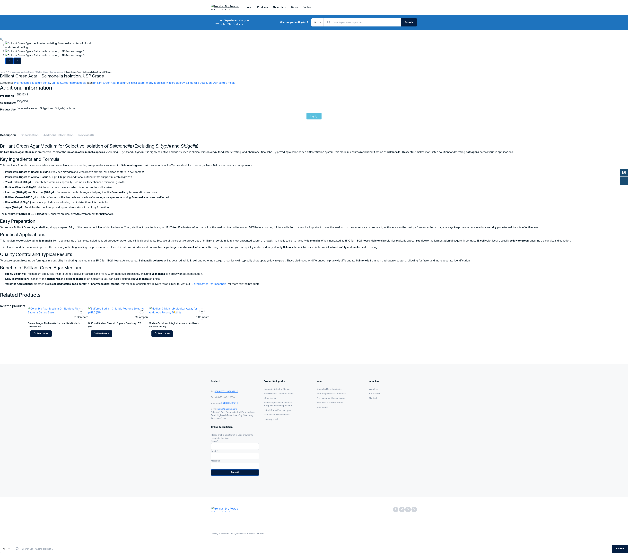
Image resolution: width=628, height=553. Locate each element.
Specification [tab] (30, 135)
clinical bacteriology (140, 83)
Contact (307, 7)
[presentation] (9, 61)
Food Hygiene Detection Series (279, 394)
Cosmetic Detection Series (276, 389)
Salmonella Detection (199, 83)
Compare (80, 317)
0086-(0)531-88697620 (226, 392)
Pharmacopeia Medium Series (21, 72)
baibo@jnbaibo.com (227, 409)
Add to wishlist (80, 311)
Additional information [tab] (58, 135)
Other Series (270, 398)
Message (215, 461)
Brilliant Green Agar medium (110, 83)
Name (214, 441)
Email (214, 451)
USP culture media (224, 83)
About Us (278, 7)
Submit (235, 472)
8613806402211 (229, 403)
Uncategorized (271, 419)
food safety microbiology (169, 83)
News (294, 7)
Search (409, 22)
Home (248, 7)
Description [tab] (8, 135)
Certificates (375, 394)
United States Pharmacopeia (48, 72)
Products (262, 7)
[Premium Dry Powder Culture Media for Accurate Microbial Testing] (225, 7)
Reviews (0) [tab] (86, 135)
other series (322, 407)
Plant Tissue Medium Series (277, 415)
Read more (43, 333)
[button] (1, 39)
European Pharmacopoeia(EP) (278, 406)
